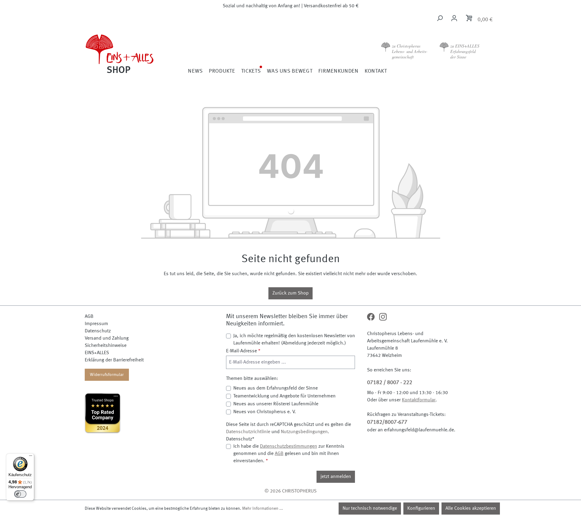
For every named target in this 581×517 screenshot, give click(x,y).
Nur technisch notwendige (370, 508)
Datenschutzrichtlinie (248, 432)
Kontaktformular (418, 400)
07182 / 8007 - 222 (389, 382)
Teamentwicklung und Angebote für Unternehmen (284, 396)
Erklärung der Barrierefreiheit (114, 360)
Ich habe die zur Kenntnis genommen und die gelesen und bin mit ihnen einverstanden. (288, 453)
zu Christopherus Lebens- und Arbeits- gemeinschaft (410, 51)
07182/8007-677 (387, 422)
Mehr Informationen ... (262, 508)
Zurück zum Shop (290, 293)
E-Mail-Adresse (243, 351)
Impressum (96, 323)
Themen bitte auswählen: (252, 378)
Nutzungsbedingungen (304, 432)
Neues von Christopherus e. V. (264, 412)
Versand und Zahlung (107, 338)
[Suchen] (439, 18)
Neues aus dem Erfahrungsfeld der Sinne (275, 388)
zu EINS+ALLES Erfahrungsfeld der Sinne (464, 51)
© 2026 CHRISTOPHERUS (290, 491)
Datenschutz (98, 331)
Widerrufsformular (107, 375)
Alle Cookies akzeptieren (470, 508)
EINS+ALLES (97, 353)
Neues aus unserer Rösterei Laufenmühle (275, 404)
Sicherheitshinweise (105, 345)
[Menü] (30, 457)
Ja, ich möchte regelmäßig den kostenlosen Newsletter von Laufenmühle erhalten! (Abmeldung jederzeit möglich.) (294, 340)
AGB (89, 316)
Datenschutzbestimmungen (288, 446)
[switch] (20, 494)
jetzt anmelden (335, 476)
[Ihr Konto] (454, 18)
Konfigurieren (421, 508)
